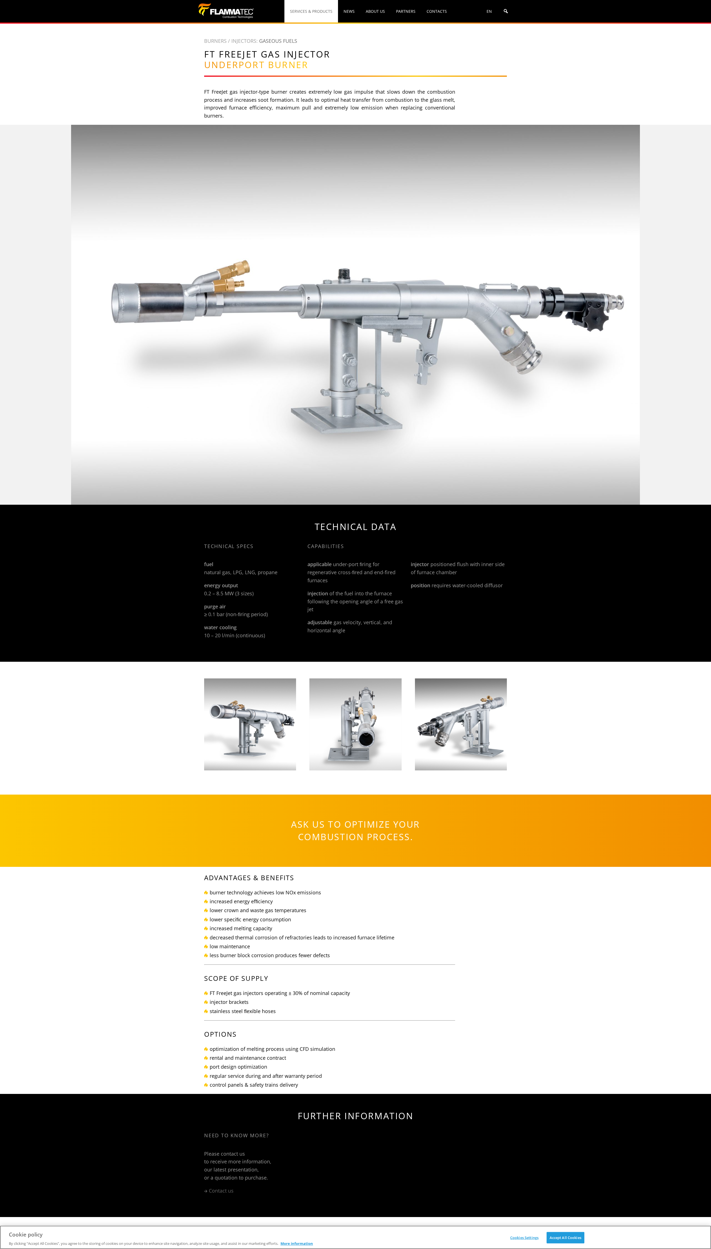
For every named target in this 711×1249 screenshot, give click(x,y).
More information (297, 1243)
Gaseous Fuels (278, 41)
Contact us (221, 1190)
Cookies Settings (524, 1237)
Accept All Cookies (565, 1237)
